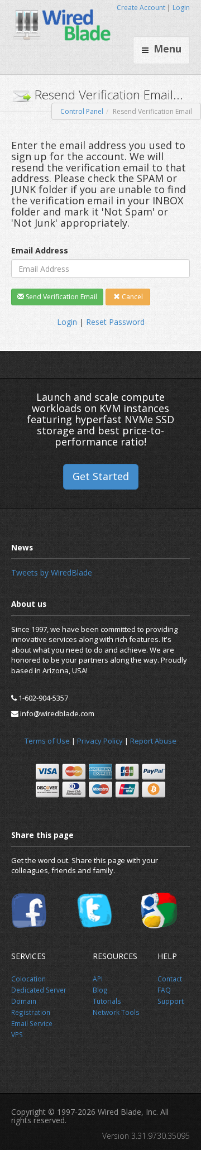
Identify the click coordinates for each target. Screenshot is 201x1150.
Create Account (141, 7)
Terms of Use (47, 741)
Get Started (101, 476)
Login (181, 7)
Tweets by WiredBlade (51, 572)
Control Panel (81, 111)
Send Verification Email (60, 296)
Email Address (39, 250)
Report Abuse (153, 741)
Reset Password (115, 322)
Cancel (131, 296)
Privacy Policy (100, 741)
